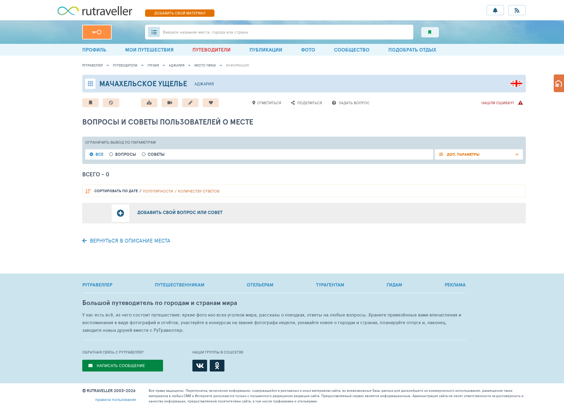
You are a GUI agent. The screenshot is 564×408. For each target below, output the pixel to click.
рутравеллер (92, 65)
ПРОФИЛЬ (94, 49)
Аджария (176, 65)
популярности (158, 191)
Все (99, 154)
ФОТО (308, 49)
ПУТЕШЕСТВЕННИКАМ (179, 284)
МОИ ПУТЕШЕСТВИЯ (149, 49)
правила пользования (115, 399)
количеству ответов (198, 191)
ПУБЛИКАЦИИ (265, 49)
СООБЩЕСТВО (352, 49)
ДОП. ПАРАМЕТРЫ (463, 154)
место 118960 (205, 65)
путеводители (125, 65)
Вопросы (125, 154)
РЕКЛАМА (455, 284)
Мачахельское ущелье (143, 83)
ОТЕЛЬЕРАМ (260, 284)
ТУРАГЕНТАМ (330, 284)
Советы (156, 154)
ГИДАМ (394, 284)
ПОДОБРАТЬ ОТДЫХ (412, 49)
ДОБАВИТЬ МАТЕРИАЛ (179, 13)
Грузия (153, 65)
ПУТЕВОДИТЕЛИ (211, 49)
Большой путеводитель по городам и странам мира (159, 302)
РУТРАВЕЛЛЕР (97, 284)
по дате (116, 191)
